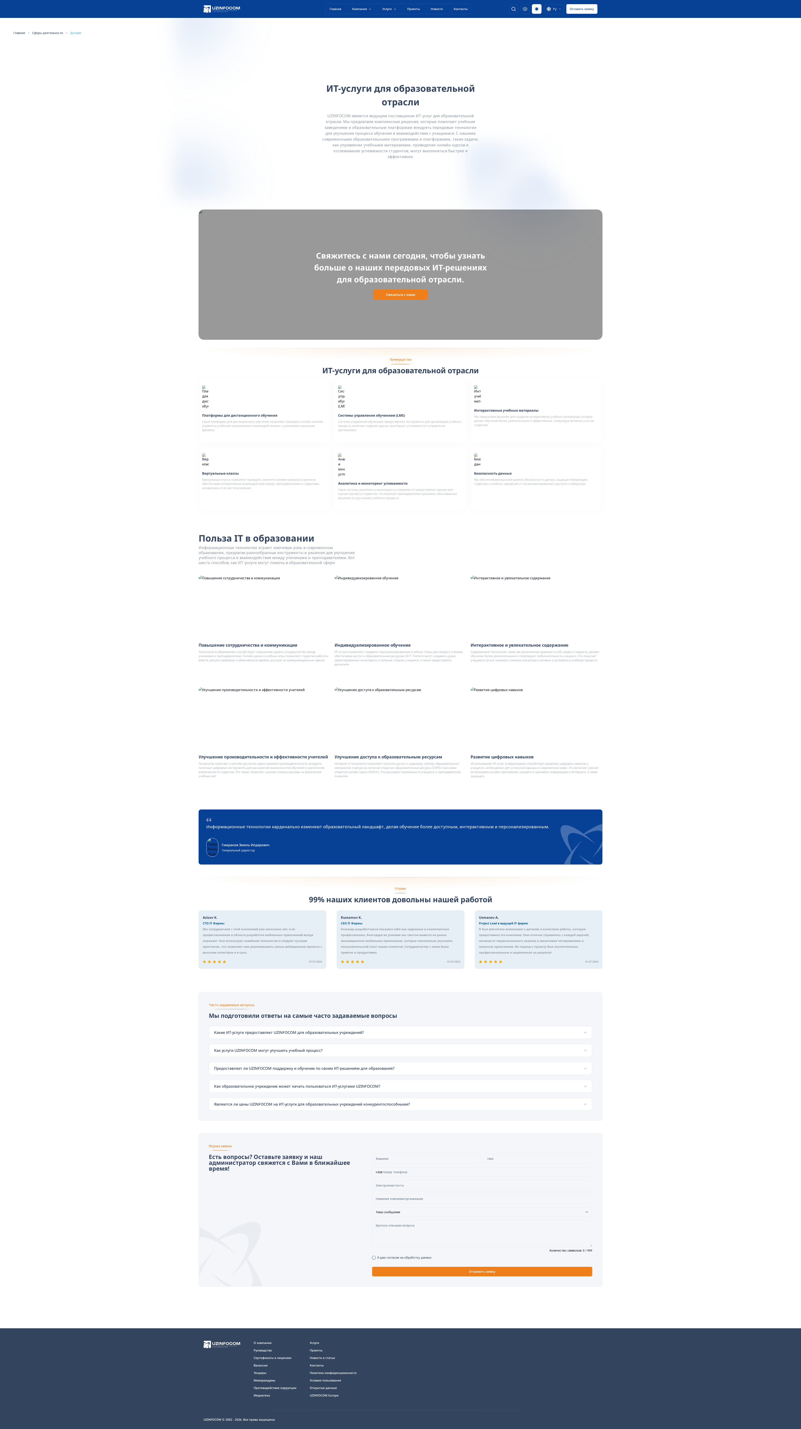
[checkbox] (373, 1257)
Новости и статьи (322, 1358)
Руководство (263, 1350)
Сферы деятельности (47, 33)
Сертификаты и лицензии (272, 1358)
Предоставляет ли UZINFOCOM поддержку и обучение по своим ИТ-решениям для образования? (304, 1068)
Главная (335, 9)
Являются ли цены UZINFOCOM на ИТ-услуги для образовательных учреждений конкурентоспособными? (312, 1104)
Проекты (413, 9)
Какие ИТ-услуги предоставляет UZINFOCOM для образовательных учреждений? (289, 1032)
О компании (263, 1343)
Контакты (461, 9)
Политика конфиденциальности (333, 1373)
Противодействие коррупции (275, 1388)
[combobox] (554, 9)
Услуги (387, 9)
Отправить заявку (482, 1271)
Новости (437, 9)
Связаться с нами (400, 294)
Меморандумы (264, 1380)
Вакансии (261, 1365)
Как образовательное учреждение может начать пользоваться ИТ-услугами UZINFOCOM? (297, 1086)
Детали (75, 33)
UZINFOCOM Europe (324, 1395)
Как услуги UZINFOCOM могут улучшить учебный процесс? (268, 1050)
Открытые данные (323, 1388)
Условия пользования (325, 1380)
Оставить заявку (582, 9)
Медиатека (262, 1395)
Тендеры (260, 1373)
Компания (359, 9)
